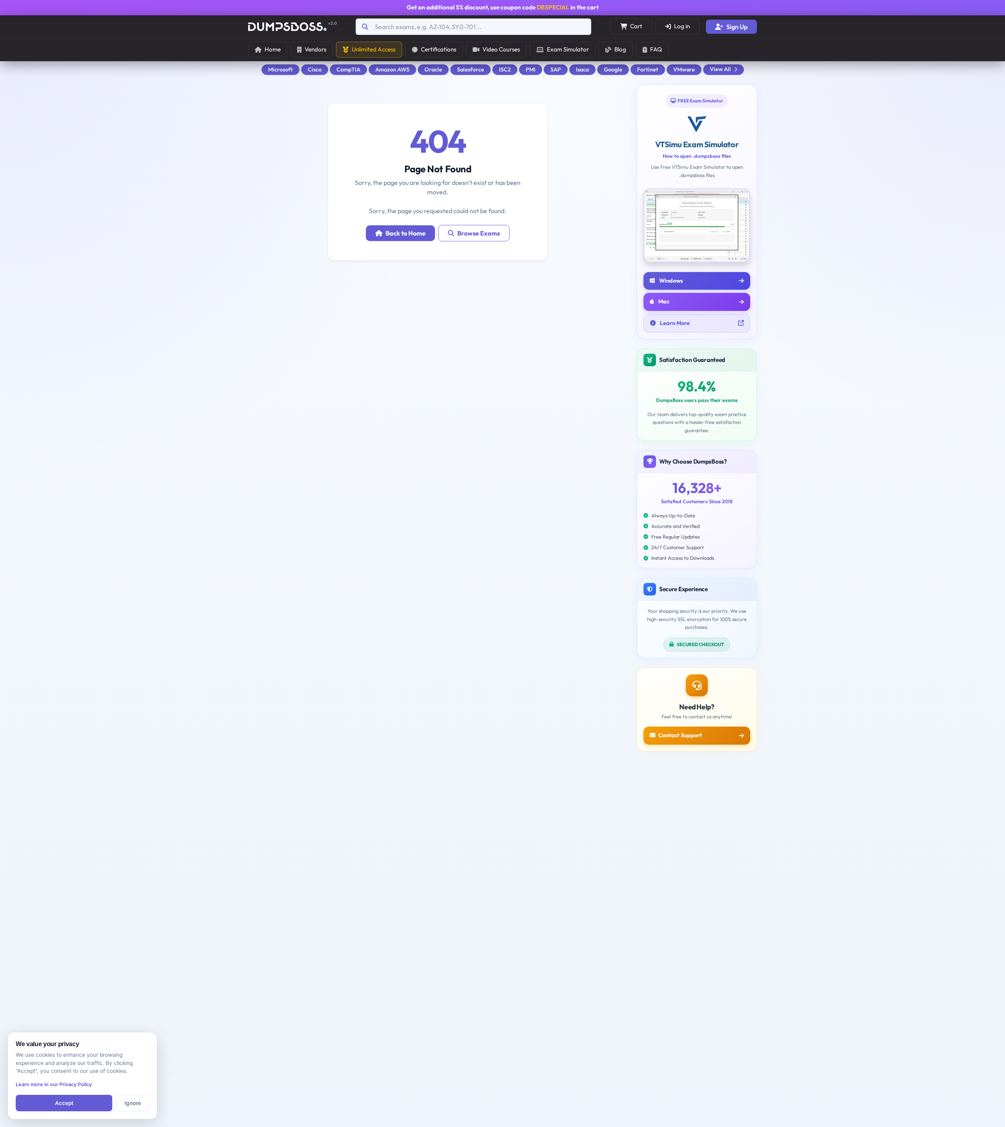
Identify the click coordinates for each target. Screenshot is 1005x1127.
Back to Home (406, 233)
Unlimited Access (373, 49)
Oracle (433, 69)
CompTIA (348, 69)
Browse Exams (478, 233)
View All (720, 69)
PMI (530, 69)
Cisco (315, 69)
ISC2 (505, 69)
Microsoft (280, 69)
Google (613, 69)
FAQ (656, 49)
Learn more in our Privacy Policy (54, 1084)
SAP (555, 69)
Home (273, 49)
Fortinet (647, 69)
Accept (64, 1103)
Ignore (132, 1103)
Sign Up (736, 27)
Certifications (438, 49)
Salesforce (470, 69)
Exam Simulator (568, 49)
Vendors (315, 49)
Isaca (582, 69)
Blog (620, 49)
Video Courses (501, 49)
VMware (684, 69)
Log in (682, 26)
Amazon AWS (392, 69)
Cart (636, 26)
